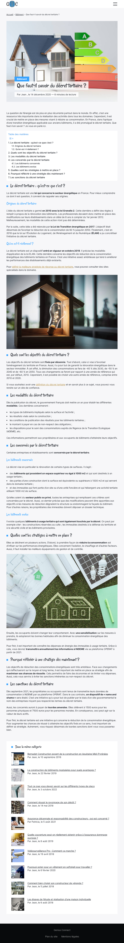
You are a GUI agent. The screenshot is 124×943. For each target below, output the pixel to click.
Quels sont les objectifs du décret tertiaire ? (34, 152)
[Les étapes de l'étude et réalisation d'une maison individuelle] (17, 904)
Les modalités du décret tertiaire (28, 156)
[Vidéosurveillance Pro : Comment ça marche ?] (17, 855)
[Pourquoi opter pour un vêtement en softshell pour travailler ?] (17, 871)
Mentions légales (70, 936)
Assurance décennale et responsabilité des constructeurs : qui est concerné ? (68, 818)
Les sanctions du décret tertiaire (27, 177)
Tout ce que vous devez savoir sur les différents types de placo (61, 786)
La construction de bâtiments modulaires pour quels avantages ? (61, 770)
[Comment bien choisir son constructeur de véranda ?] (17, 888)
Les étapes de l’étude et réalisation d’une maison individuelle (59, 899)
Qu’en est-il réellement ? (27, 149)
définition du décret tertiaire (50, 384)
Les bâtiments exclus (26, 166)
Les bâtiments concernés (27, 163)
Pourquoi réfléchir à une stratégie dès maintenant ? (38, 173)
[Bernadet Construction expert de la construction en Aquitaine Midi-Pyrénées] (17, 758)
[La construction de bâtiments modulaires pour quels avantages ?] (17, 774)
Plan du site (51, 936)
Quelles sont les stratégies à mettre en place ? (35, 170)
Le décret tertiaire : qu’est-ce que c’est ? (31, 142)
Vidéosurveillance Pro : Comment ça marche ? (51, 850)
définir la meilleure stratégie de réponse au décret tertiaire (42, 266)
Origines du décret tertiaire (28, 146)
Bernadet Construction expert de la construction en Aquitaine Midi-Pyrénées (67, 753)
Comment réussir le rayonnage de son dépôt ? (51, 802)
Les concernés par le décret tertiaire (30, 160)
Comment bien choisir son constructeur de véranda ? (55, 883)
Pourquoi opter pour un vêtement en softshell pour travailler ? (59, 867)
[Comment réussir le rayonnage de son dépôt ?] (17, 807)
